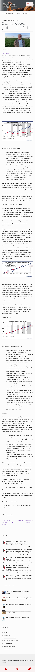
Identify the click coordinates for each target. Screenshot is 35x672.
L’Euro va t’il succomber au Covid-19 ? (25, 521)
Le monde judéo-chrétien (10, 638)
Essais (5, 632)
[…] (29, 546)
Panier (27, 668)
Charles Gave (5, 53)
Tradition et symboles (9, 646)
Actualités (10, 13)
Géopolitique (7, 635)
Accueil (5, 13)
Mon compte (6, 669)
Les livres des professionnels (11, 640)
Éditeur (17, 20)
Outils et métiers (8, 643)
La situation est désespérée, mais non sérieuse (8, 522)
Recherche (17, 669)
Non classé (6, 649)
